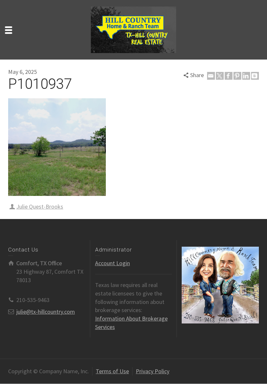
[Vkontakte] (255, 76)
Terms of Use (112, 371)
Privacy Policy (152, 371)
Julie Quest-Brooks (39, 206)
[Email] (211, 76)
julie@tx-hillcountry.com (45, 311)
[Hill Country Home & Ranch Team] (133, 29)
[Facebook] (228, 76)
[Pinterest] (237, 76)
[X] (220, 76)
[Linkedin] (246, 76)
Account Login (112, 263)
